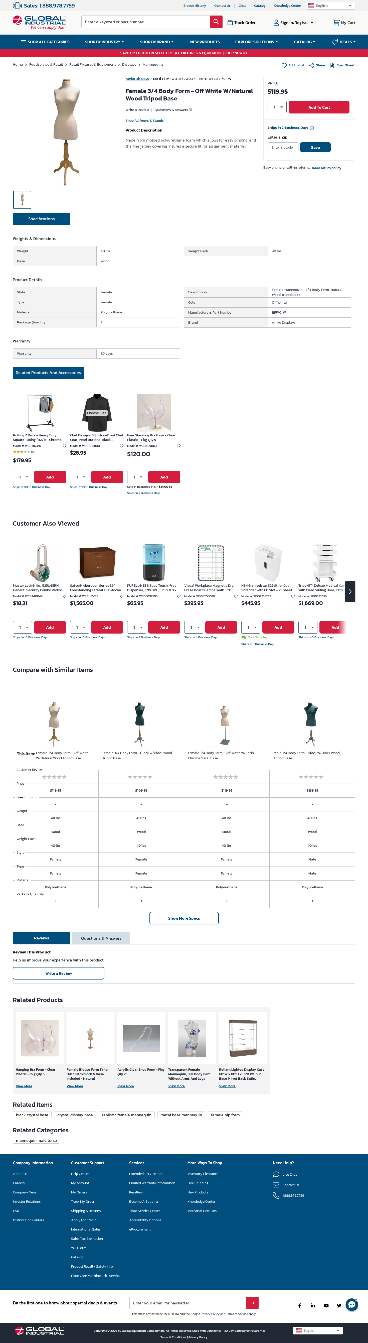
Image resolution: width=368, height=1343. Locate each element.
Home (18, 64)
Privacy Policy (210, 1314)
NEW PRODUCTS (205, 42)
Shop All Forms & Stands (145, 120)
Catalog (260, 5)
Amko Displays (137, 78)
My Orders (79, 1192)
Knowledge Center (287, 5)
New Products (198, 1192)
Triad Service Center (144, 1210)
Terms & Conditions (173, 1337)
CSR (16, 1210)
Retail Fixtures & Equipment (92, 64)
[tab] (41, 219)
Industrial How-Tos (202, 1210)
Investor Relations (27, 1201)
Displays (129, 64)
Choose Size (96, 413)
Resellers (136, 1192)
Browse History (194, 5)
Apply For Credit (83, 1220)
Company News (24, 1192)
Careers (19, 1183)
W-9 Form (78, 1248)
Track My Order (82, 1201)
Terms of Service (237, 1314)
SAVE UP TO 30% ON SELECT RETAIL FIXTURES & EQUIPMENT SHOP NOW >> (184, 53)
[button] (330, 5)
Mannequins (153, 64)
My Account (80, 1183)
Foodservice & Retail (46, 64)
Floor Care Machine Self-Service (95, 1275)
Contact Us (222, 5)
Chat (242, 5)
